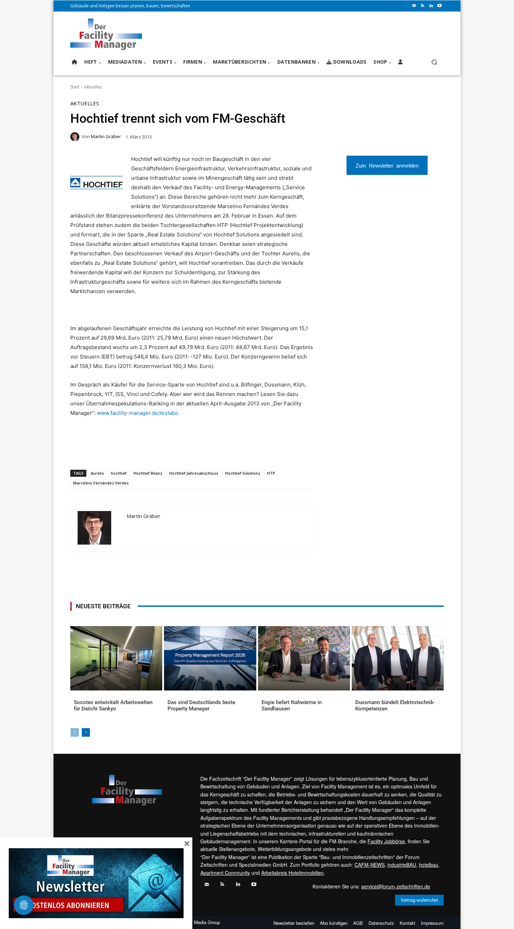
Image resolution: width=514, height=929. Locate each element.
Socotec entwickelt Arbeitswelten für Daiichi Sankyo (113, 705)
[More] (202, 452)
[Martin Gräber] (75, 136)
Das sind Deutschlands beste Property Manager (201, 705)
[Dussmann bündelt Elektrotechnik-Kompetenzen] (398, 658)
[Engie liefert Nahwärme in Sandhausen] (304, 658)
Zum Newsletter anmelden (387, 165)
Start (74, 87)
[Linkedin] (431, 6)
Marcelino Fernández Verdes (101, 482)
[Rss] (423, 6)
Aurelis (97, 473)
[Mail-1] (414, 6)
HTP (271, 473)
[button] (434, 62)
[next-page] (85, 732)
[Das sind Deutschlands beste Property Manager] (210, 658)
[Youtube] (439, 6)
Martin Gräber (106, 136)
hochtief (119, 473)
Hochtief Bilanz (148, 473)
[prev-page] (74, 732)
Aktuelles (93, 87)
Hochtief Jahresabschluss (193, 473)
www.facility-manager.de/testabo (137, 413)
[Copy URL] (186, 452)
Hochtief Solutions (242, 473)
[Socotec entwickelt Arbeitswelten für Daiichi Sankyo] (116, 658)
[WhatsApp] (122, 452)
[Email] (154, 452)
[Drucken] (170, 452)
